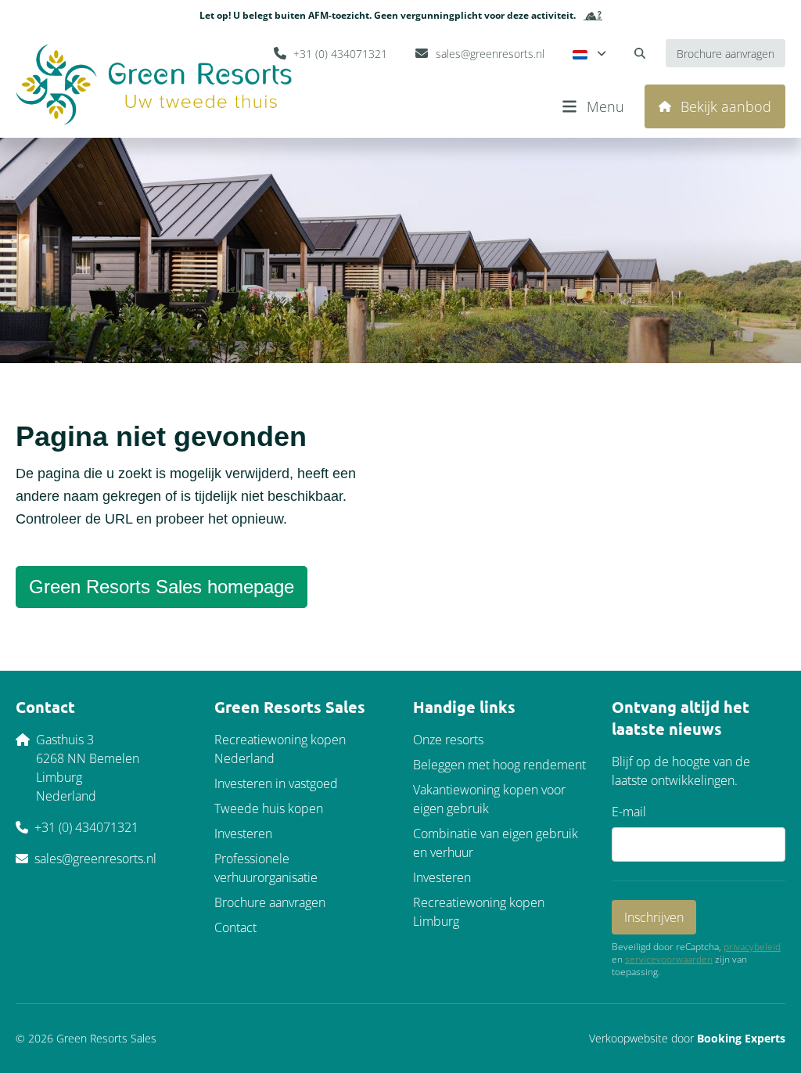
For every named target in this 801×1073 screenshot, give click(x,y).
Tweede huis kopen (268, 808)
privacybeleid (752, 947)
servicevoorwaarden (669, 959)
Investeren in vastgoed (276, 783)
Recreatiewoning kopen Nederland (280, 749)
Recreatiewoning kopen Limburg (478, 912)
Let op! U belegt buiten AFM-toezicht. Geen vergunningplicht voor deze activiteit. (387, 15)
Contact (235, 927)
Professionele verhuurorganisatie (266, 868)
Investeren (243, 833)
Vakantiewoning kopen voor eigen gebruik (489, 799)
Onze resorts (448, 739)
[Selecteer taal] (589, 53)
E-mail (629, 811)
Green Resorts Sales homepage (161, 586)
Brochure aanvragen (269, 902)
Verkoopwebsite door (687, 1038)
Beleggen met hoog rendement (499, 764)
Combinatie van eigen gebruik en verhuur (495, 843)
